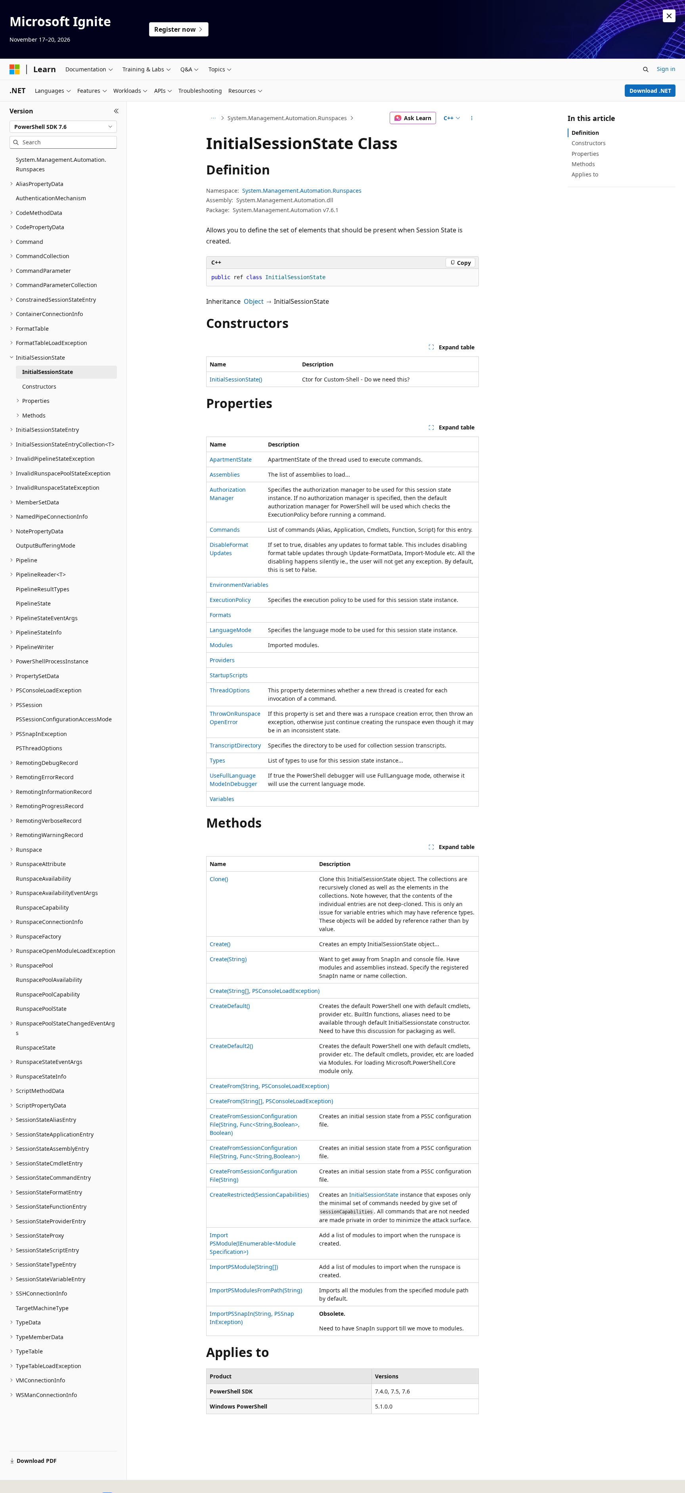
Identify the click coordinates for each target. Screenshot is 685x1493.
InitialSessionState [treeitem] (47, 372)
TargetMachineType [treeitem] (42, 1308)
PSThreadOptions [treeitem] (39, 748)
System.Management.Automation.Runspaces (287, 118)
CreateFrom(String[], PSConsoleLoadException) (271, 1101)
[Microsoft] (15, 69)
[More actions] (472, 118)
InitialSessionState (373, 1194)
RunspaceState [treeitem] (35, 1047)
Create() (220, 944)
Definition (585, 132)
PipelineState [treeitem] (33, 603)
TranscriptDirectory (235, 745)
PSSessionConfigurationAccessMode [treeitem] (64, 719)
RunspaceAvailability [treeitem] (43, 878)
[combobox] (63, 127)
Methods (583, 164)
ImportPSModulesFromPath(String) (256, 1290)
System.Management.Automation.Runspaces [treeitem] (61, 164)
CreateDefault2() (231, 1046)
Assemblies (225, 474)
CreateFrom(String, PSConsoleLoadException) (269, 1086)
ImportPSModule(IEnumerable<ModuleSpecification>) (253, 1243)
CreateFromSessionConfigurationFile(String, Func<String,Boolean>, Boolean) (255, 1124)
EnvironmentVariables (239, 584)
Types (217, 760)
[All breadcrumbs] (213, 118)
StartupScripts (229, 675)
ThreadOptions (230, 690)
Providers (222, 660)
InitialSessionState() (236, 379)
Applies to (585, 174)
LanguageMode (230, 630)
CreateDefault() (230, 1006)
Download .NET (650, 90)
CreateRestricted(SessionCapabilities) (259, 1194)
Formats (220, 615)
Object (254, 301)
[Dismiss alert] (669, 16)
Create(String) (228, 959)
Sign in (666, 69)
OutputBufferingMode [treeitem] (45, 545)
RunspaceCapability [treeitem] (42, 907)
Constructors (589, 143)
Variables (222, 799)
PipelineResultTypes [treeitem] (42, 589)
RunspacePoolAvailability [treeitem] (49, 979)
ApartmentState (231, 459)
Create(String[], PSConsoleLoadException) (265, 991)
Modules (221, 645)
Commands (225, 529)
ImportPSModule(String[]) (244, 1267)
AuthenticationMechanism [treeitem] (51, 198)
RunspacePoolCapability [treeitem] (48, 994)
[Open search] (646, 69)
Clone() (219, 879)
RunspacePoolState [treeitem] (41, 1008)
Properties (585, 153)
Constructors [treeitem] (39, 386)
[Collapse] (116, 111)
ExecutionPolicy (230, 600)
